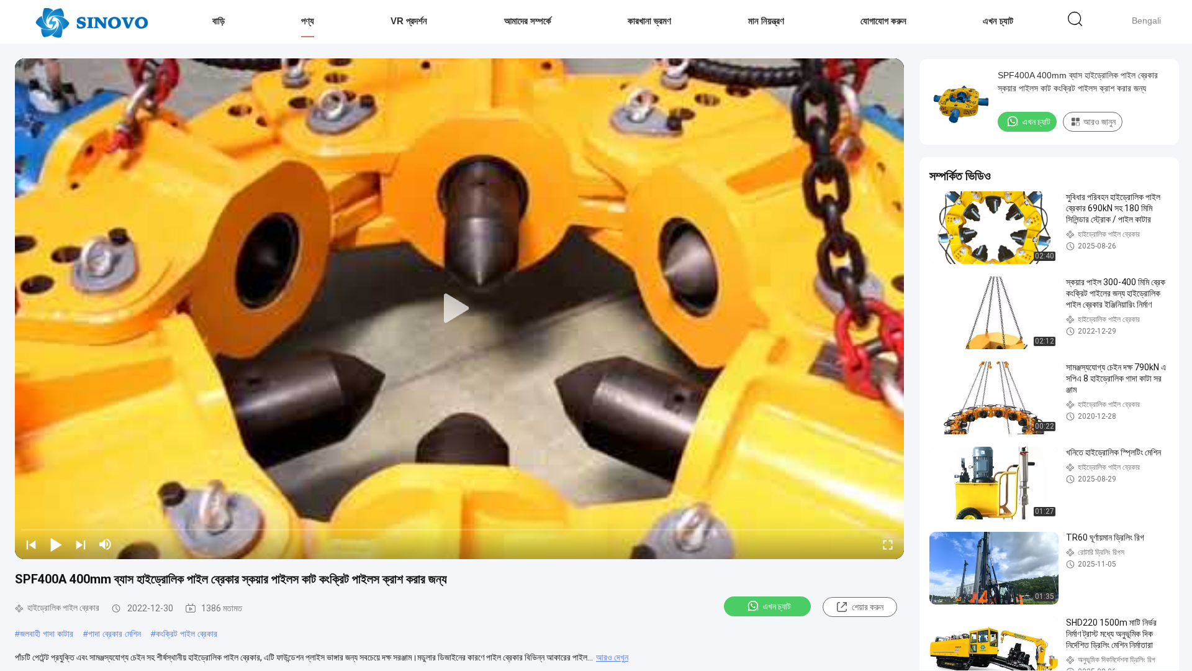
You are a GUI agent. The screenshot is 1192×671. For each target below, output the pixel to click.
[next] (80, 544)
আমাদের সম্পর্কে (527, 21)
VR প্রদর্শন (409, 21)
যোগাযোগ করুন (883, 21)
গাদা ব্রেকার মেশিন (114, 634)
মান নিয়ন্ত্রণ (766, 21)
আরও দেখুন (612, 657)
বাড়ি (218, 21)
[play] (459, 308)
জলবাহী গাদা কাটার (46, 634)
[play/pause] (55, 544)
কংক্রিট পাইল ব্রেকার (186, 634)
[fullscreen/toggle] (887, 544)
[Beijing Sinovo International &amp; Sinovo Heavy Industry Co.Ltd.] (91, 22)
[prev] (31, 544)
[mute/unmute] (105, 544)
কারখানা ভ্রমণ (649, 21)
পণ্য (307, 21)
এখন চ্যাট (998, 21)
